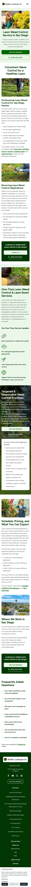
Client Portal (15, 860)
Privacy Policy (5, 879)
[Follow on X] (17, 776)
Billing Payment (15, 848)
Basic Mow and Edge (15, 811)
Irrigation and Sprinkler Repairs (15, 815)
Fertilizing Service (15, 823)
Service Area (15, 841)
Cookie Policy (5, 881)
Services (15, 788)
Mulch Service (15, 835)
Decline (5, 884)
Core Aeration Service (15, 819)
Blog (15, 852)
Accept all (23, 884)
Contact (15, 863)
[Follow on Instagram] (21, 776)
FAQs (15, 855)
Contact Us (15, 252)
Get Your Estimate (15, 52)
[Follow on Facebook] (8, 776)
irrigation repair (19, 151)
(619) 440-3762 (16, 57)
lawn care (18, 149)
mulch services (7, 154)
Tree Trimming (16, 827)
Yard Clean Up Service (15, 792)
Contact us (21, 744)
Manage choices (14, 884)
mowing (10, 151)
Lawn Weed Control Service (15, 831)
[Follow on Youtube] (13, 776)
